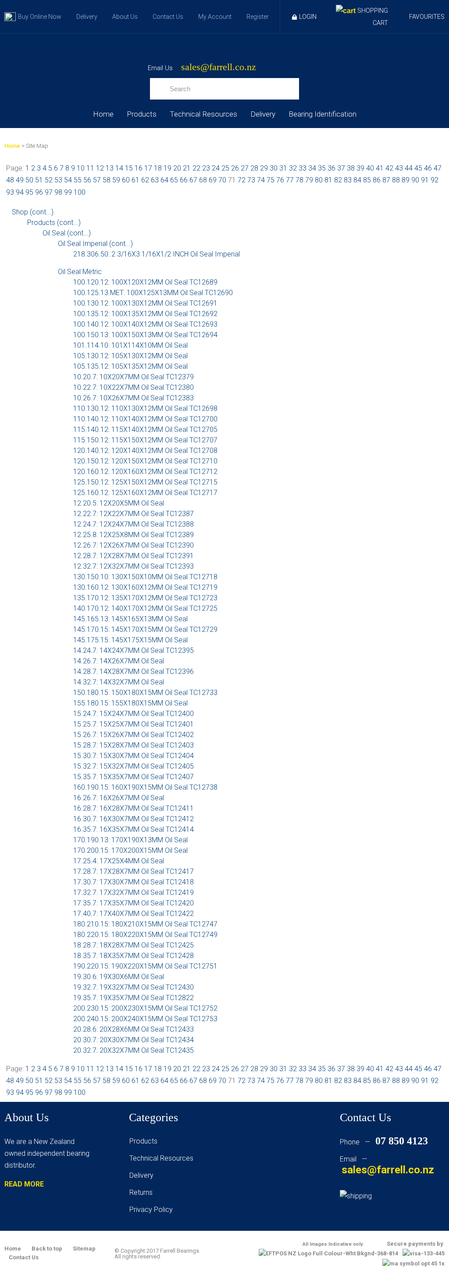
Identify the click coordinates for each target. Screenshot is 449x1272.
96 (39, 192)
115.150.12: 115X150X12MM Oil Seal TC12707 (145, 440)
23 (206, 168)
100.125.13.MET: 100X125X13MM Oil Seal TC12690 (153, 293)
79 (309, 180)
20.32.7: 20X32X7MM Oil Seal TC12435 (133, 1050)
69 (213, 180)
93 (10, 192)
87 (386, 180)
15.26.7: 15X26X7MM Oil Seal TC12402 (133, 734)
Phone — (384, 1142)
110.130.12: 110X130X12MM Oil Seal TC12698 (145, 408)
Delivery (86, 16)
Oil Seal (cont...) (67, 233)
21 (187, 168)
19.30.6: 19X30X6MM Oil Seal (118, 977)
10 (81, 168)
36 (331, 168)
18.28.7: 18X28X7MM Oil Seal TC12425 (133, 945)
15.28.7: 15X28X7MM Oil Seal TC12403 (133, 745)
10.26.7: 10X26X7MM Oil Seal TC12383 (133, 398)
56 (87, 180)
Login (308, 16)
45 (418, 168)
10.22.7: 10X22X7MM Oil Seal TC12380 (133, 387)
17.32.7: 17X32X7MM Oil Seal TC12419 (133, 892)
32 (293, 168)
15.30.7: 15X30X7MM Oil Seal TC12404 (133, 756)
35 (322, 168)
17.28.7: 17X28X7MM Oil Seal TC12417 (133, 871)
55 (78, 180)
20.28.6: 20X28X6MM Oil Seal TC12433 (133, 1029)
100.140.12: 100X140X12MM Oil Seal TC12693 (145, 324)
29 (264, 168)
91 (425, 180)
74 (261, 180)
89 (406, 180)
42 (389, 168)
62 (145, 180)
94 (20, 192)
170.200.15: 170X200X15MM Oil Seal (130, 850)
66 (184, 180)
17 (148, 168)
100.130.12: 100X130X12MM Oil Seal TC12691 (145, 303)
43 (399, 168)
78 (299, 180)
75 (270, 180)
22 (196, 168)
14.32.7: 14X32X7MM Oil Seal (118, 682)
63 (155, 180)
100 (80, 192)
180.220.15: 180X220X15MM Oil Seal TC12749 (145, 934)
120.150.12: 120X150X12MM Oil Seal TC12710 (145, 461)
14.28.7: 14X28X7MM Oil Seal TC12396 (133, 671)
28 (254, 168)
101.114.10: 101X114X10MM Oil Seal (130, 345)
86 (377, 180)
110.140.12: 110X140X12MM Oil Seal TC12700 (145, 419)
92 (434, 180)
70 (222, 180)
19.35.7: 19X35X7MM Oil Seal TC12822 (133, 998)
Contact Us (168, 16)
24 (216, 168)
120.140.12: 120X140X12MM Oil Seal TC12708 (145, 450)
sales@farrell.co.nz (218, 67)
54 (68, 180)
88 (396, 180)
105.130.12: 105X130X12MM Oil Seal (130, 356)
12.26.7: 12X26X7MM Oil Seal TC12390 (133, 545)
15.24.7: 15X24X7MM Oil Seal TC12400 (133, 713)
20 (177, 168)
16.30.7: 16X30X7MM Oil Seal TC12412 (133, 819)
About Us (125, 16)
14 (119, 168)
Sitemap (84, 1248)
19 (167, 168)
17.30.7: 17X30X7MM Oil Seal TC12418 (133, 882)
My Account (215, 16)
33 (302, 168)
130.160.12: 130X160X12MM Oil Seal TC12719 (145, 587)
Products (142, 114)
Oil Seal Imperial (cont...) (95, 243)
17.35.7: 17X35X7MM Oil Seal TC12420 (133, 903)
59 (116, 180)
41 (380, 168)
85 (367, 180)
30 (274, 168)
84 (357, 180)
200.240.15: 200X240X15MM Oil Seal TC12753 (145, 1019)
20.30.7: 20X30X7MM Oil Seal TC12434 (133, 1040)
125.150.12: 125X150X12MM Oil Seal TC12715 (145, 482)
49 (20, 180)
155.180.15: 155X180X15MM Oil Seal (130, 703)
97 (49, 192)
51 (39, 180)
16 (139, 168)
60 (126, 180)
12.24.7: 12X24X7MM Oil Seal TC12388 (133, 524)
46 (428, 168)
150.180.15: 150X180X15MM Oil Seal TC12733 (145, 692)
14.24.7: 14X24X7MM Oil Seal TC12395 (133, 650)
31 (283, 168)
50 (29, 180)
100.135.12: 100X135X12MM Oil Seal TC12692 (145, 314)
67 (193, 180)
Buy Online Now (39, 16)
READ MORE (24, 1184)
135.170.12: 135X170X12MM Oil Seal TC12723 (145, 598)
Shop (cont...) (32, 212)
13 (110, 168)
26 (235, 168)
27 (245, 168)
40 (370, 168)
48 (10, 180)
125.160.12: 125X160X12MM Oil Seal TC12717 (145, 492)
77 (290, 180)
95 (29, 192)
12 (100, 168)
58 (106, 180)
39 (360, 168)
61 (135, 180)
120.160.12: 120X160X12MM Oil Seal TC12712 (145, 471)
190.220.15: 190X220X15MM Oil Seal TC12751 (145, 966)
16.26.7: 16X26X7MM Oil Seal (118, 798)
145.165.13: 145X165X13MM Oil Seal (130, 619)
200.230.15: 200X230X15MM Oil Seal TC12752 (145, 1008)
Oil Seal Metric (80, 271)
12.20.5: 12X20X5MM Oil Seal (118, 503)
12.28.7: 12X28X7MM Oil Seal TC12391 (133, 556)
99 (68, 192)
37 (341, 168)
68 (203, 180)
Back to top (47, 1248)
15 (129, 168)
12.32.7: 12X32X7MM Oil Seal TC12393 (133, 566)
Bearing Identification (322, 114)
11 (90, 168)
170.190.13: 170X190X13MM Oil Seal (130, 840)
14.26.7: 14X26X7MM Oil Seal (118, 661)
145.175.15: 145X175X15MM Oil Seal (130, 640)
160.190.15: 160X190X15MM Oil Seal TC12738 (145, 787)
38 (351, 168)
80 (319, 180)
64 (164, 180)
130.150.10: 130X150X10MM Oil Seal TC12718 (145, 577)
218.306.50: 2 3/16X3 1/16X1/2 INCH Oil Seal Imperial (156, 254)
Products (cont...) (54, 222)
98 (58, 192)
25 (225, 168)
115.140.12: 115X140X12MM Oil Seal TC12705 (145, 429)
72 (242, 180)
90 (415, 180)
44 (409, 168)
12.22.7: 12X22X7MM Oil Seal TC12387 (133, 514)
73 (251, 180)
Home (103, 114)
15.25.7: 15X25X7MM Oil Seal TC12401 (133, 724)
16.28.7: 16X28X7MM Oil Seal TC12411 (133, 808)
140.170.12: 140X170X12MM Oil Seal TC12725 (145, 608)
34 (312, 168)
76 (280, 180)
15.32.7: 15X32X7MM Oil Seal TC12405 (133, 766)
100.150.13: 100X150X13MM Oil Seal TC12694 (145, 335)
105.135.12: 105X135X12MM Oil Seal (130, 366)
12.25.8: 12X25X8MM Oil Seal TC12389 (133, 535)
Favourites (427, 16)
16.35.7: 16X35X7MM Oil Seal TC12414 (133, 829)
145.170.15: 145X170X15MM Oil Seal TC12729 (145, 629)
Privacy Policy (151, 1209)
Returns (141, 1192)
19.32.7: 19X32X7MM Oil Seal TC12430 (133, 987)
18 (158, 168)
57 (97, 180)
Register (257, 16)
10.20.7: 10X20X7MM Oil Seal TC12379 (133, 377)
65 (174, 180)
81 (328, 180)
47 (438, 168)
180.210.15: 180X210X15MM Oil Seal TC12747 (145, 924)
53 (58, 180)
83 (348, 180)
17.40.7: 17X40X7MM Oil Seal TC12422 (133, 913)
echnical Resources (163, 1158)
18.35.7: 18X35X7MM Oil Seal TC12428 (133, 955)
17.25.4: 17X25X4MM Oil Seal (118, 861)
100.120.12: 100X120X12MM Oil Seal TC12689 (145, 282)
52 (49, 180)
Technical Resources (203, 114)
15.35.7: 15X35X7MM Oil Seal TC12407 (133, 777)
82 (338, 180)
